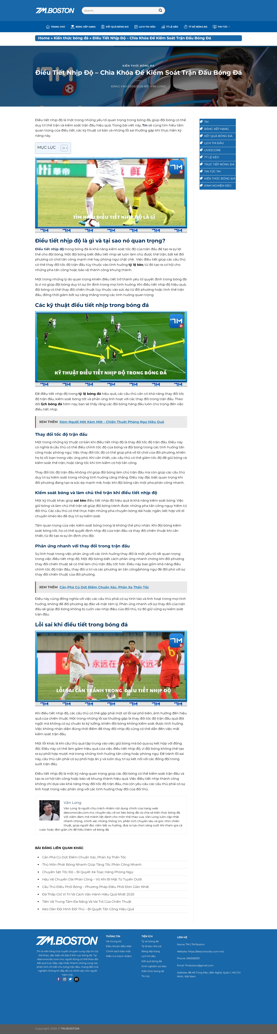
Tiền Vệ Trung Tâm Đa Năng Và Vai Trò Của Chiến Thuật (87, 902)
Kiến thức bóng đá (71, 38)
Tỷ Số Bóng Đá (198, 26)
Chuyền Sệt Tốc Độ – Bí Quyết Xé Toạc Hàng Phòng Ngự (87, 872)
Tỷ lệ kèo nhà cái (151, 946)
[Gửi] (160, 10)
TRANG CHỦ (58, 26)
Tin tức (146, 976)
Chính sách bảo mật (118, 951)
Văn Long (158, 86)
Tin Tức (223, 26)
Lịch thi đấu (147, 26)
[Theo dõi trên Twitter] (70, 979)
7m (145, 125)
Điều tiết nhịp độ (49, 249)
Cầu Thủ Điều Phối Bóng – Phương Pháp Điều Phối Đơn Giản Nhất (95, 887)
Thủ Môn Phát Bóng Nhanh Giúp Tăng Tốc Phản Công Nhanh (92, 864)
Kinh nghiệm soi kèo (154, 966)
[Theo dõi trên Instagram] (64, 979)
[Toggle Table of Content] (62, 148)
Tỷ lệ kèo (172, 26)
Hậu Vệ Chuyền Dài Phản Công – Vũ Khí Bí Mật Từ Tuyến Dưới (92, 879)
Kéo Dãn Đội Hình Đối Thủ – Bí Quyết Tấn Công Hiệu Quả (88, 909)
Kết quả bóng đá (117, 26)
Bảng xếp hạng (86, 26)
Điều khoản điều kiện (119, 946)
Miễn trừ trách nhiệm (119, 956)
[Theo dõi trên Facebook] (58, 979)
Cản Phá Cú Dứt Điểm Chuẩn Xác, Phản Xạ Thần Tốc (84, 857)
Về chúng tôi (113, 941)
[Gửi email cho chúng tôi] (76, 979)
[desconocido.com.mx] (55, 10)
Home (44, 38)
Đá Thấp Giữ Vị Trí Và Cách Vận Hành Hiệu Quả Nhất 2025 (88, 894)
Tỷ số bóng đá (150, 941)
